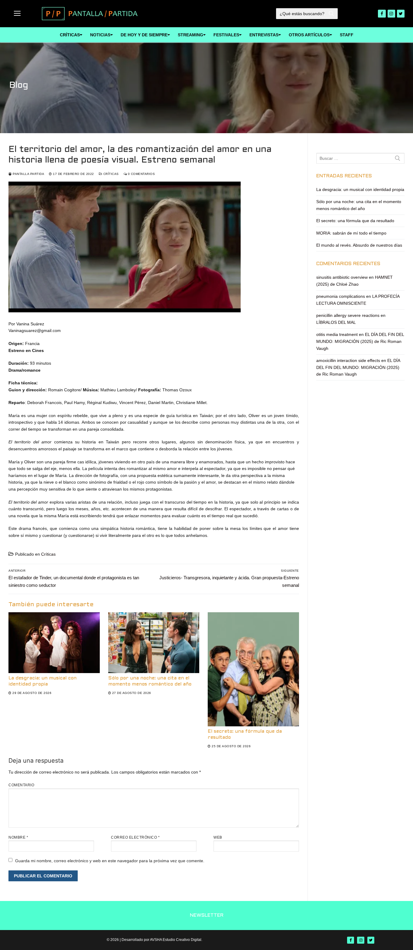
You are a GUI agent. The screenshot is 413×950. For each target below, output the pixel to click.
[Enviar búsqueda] (331, 13)
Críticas (110, 174)
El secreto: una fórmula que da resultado (355, 220)
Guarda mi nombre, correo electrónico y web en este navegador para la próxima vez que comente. (109, 860)
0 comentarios (141, 174)
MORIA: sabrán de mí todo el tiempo (351, 233)
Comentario (21, 785)
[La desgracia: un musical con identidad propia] (54, 642)
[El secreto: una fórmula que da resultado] (253, 669)
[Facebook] (381, 13)
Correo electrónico (135, 837)
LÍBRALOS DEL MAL (336, 322)
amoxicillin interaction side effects (348, 360)
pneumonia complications (340, 296)
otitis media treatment (337, 334)
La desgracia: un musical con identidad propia (360, 189)
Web (217, 837)
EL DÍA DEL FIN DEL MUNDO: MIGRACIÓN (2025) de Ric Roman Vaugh (360, 341)
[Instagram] (391, 13)
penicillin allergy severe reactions (347, 315)
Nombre (18, 837)
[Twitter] (401, 13)
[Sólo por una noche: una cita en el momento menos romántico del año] (154, 642)
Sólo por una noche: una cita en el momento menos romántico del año (358, 205)
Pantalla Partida (28, 174)
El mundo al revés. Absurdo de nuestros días (359, 245)
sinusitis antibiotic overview (342, 277)
